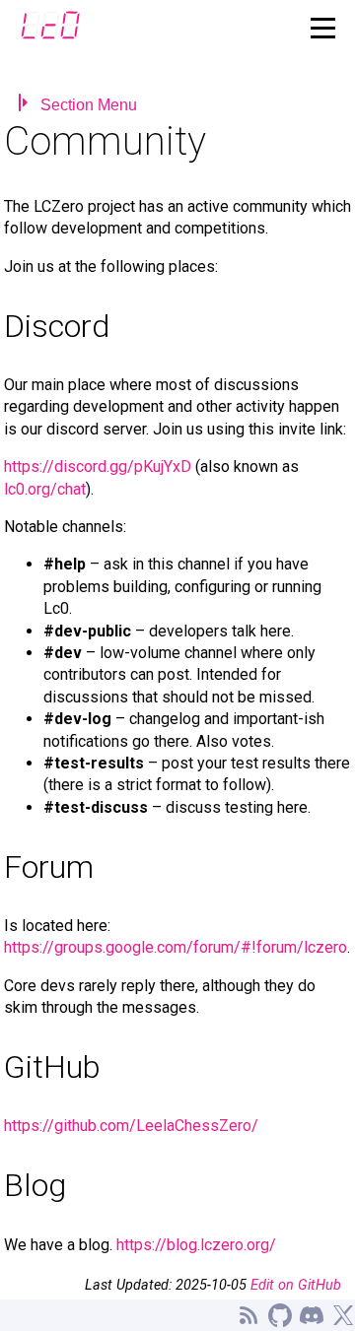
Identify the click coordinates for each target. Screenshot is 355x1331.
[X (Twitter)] (343, 1315)
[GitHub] (280, 1315)
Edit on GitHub (295, 1285)
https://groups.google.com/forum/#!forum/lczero (175, 947)
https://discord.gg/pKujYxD (97, 466)
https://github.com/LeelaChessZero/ (131, 1125)
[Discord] (311, 1315)
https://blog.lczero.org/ (196, 1244)
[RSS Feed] (248, 1315)
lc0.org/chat (45, 489)
